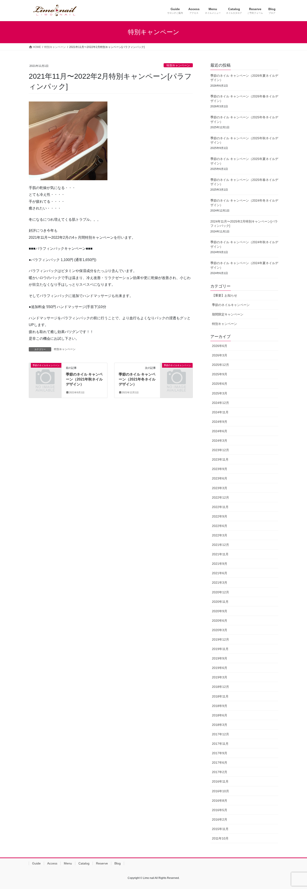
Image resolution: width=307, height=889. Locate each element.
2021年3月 (219, 582)
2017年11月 (220, 743)
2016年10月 (220, 791)
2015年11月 (220, 829)
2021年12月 (220, 545)
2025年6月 (219, 383)
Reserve (102, 863)
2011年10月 (220, 838)
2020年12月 (220, 592)
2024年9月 (219, 421)
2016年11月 (220, 781)
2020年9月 (219, 611)
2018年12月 (220, 687)
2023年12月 (220, 450)
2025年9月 (219, 374)
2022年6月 (219, 526)
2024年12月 (220, 403)
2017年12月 (220, 734)
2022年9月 (219, 516)
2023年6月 (219, 478)
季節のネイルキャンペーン (231, 305)
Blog (117, 863)
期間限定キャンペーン (227, 314)
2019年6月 (219, 668)
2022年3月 (219, 535)
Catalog (83, 863)
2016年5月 (219, 810)
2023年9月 (219, 469)
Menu (68, 863)
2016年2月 (219, 819)
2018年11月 (220, 696)
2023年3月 (219, 488)
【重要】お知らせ (224, 295)
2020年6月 (219, 620)
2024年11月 (220, 412)
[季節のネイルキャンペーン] (45, 372)
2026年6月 (219, 346)
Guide (36, 863)
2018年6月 (219, 715)
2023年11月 (220, 459)
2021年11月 (220, 554)
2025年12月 (220, 365)
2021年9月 (219, 563)
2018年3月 (219, 725)
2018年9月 (219, 706)
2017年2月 (219, 772)
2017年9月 (219, 753)
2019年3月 (219, 677)
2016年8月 (219, 800)
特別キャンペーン (178, 65)
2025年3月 (219, 393)
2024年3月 (219, 440)
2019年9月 (219, 658)
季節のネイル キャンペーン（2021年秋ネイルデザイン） (84, 379)
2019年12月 (220, 639)
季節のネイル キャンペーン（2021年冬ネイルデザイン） (137, 379)
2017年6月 (219, 762)
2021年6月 (219, 573)
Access (52, 863)
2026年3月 (219, 355)
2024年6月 (219, 431)
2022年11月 (220, 507)
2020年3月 (219, 630)
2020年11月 (220, 601)
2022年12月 (220, 497)
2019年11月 (220, 649)
